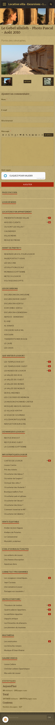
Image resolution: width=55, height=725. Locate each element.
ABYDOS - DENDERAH (13, 317)
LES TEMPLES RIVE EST (27, 362)
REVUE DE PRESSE (12, 240)
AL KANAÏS (9, 325)
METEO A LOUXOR (12, 276)
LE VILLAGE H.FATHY (13, 410)
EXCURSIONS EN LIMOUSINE (17, 294)
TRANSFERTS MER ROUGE (15, 339)
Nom (3, 99)
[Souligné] (9, 135)
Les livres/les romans (12, 646)
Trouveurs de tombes (27, 605)
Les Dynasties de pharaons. (15, 623)
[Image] (32, 135)
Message (5, 131)
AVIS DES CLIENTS (27, 222)
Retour (27, 81)
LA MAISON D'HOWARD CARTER (18, 402)
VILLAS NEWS (10, 235)
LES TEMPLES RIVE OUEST (27, 366)
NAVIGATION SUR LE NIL (15, 424)
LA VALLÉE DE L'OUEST (14, 379)
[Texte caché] (29, 135)
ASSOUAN (8, 334)
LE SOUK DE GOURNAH (14, 415)
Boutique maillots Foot (13, 492)
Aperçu (49, 135)
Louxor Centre (10, 465)
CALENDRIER (10, 231)
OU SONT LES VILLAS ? (14, 227)
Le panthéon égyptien (27, 614)
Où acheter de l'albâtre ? (14, 514)
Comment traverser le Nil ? (15, 509)
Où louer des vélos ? (12, 483)
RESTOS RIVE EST (12, 438)
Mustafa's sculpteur (12, 541)
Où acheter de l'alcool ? (13, 500)
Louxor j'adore (10, 664)
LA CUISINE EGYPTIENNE (15, 447)
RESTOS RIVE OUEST (13, 442)
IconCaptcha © (40, 178)
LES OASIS (8, 348)
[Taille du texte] (12, 135)
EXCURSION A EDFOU (13, 303)
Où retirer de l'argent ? (13, 478)
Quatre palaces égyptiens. (27, 610)
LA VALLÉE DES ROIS (13, 375)
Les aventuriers (27, 641)
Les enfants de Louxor (13, 555)
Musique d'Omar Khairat (14, 650)
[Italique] (6, 135)
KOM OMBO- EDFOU (13, 308)
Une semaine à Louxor (13, 587)
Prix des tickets (10, 469)
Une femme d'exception (14, 559)
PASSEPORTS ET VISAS (14, 258)
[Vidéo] (36, 135)
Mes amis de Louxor (12, 673)
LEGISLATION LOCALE (14, 267)
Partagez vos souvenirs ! (14, 591)
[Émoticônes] (42, 135)
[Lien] (26, 135)
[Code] (39, 135)
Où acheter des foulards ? (15, 487)
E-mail (4, 110)
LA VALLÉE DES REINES (14, 384)
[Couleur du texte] (16, 135)
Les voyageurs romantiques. (27, 578)
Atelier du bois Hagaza (13, 528)
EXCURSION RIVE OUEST (15, 299)
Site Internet (7, 120)
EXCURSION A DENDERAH (15, 312)
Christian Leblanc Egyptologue (17, 668)
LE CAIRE (8, 343)
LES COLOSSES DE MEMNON (16, 397)
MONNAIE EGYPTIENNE (14, 272)
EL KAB (7, 321)
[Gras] (3, 135)
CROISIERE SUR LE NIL (14, 330)
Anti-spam (6, 170)
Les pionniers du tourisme (15, 627)
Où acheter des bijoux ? (14, 474)
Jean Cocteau (10, 582)
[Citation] (20, 135)
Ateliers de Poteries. (12, 532)
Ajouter (27, 184)
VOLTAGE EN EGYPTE (13, 280)
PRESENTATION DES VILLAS (27, 218)
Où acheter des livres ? (13, 505)
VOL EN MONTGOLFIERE (15, 419)
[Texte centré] (23, 135)
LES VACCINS (10, 263)
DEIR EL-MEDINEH (12, 393)
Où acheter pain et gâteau (15, 496)
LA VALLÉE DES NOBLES (14, 388)
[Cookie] (5, 720)
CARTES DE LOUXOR (27, 461)
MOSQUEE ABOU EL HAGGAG (17, 406)
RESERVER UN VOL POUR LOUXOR (19, 254)
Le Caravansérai (10, 537)
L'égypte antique (11, 618)
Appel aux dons (10, 564)
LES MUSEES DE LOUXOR (27, 370)
